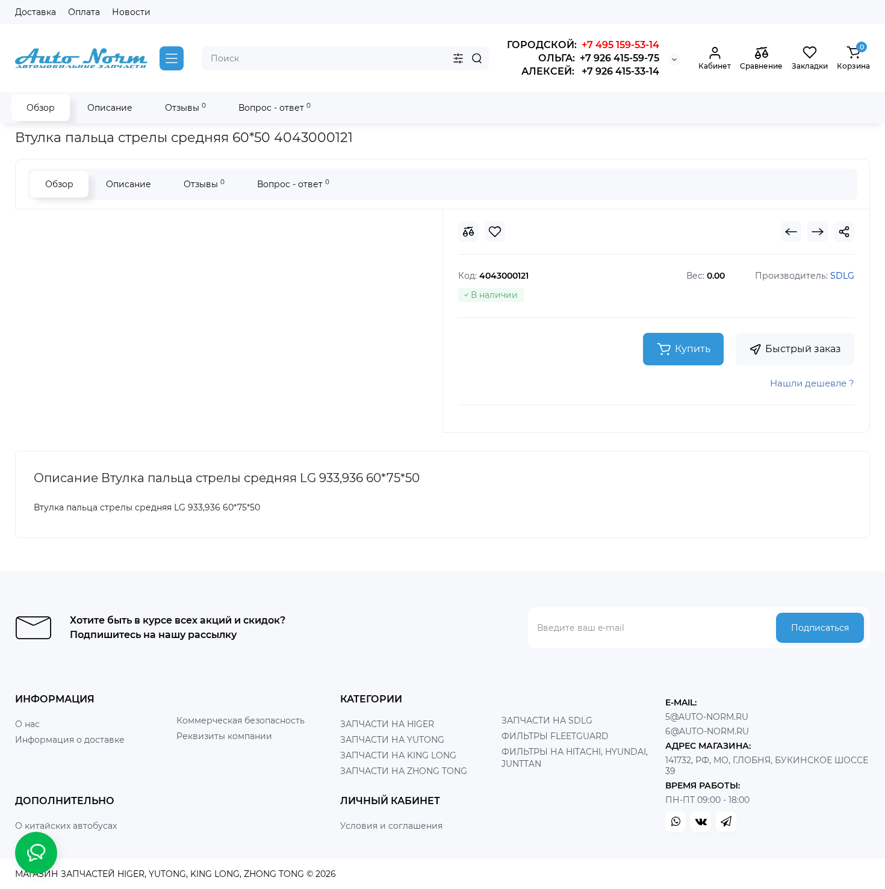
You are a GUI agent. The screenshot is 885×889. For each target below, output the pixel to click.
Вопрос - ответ (274, 107)
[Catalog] (172, 58)
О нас (27, 724)
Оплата (84, 12)
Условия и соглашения (391, 825)
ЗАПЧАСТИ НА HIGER (387, 724)
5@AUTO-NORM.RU (706, 716)
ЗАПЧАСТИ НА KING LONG (398, 755)
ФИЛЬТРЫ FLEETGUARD (555, 736)
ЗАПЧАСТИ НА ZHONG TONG (403, 771)
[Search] (476, 58)
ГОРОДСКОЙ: (583, 45)
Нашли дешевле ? (812, 383)
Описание (109, 107)
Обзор (40, 107)
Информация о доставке (70, 739)
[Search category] (458, 58)
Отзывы (185, 107)
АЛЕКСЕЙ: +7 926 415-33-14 (590, 71)
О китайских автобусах (66, 825)
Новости (131, 12)
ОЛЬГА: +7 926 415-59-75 (598, 58)
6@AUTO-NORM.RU (707, 731)
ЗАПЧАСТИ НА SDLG (547, 720)
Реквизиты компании (224, 736)
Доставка (35, 12)
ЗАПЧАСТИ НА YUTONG (392, 739)
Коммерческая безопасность (240, 720)
